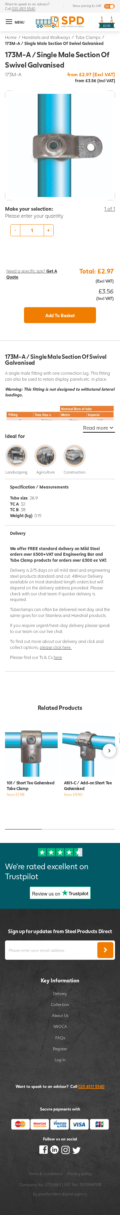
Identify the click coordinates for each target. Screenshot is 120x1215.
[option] (60, 230)
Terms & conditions (45, 1173)
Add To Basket (60, 315)
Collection (60, 1004)
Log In (60, 1059)
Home (11, 37)
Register (60, 1048)
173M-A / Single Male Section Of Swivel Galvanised (54, 43)
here (58, 657)
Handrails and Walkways (46, 37)
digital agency (74, 1193)
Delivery (60, 993)
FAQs (60, 1037)
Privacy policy (79, 1173)
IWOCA (60, 1026)
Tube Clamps (87, 37)
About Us (60, 1015)
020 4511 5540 (23, 9)
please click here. (56, 647)
